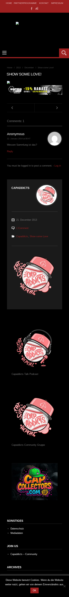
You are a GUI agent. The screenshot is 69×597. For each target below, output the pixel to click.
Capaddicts (22, 236)
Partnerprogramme (25, 3)
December (29, 67)
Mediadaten (16, 533)
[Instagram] (37, 8)
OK (34, 590)
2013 (18, 67)
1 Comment (22, 228)
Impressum (57, 3)
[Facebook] (31, 8)
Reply (10, 151)
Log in (57, 165)
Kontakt (44, 3)
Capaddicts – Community (23, 554)
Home (9, 3)
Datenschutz (17, 528)
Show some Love (39, 236)
